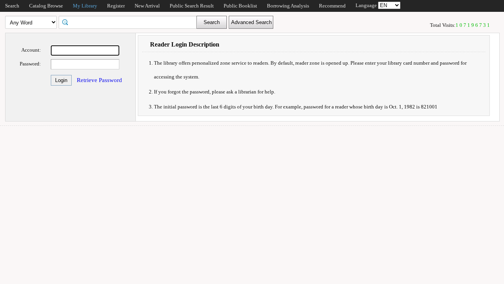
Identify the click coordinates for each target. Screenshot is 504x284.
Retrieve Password (99, 80)
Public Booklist (240, 6)
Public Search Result (192, 6)
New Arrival (147, 6)
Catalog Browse (46, 6)
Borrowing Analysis (288, 6)
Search (12, 6)
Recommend (332, 6)
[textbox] (130, 21)
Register (116, 6)
